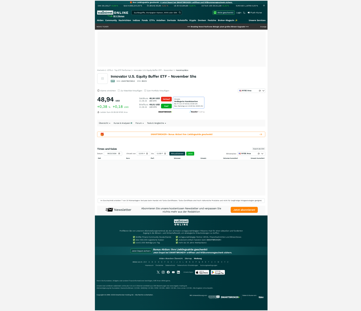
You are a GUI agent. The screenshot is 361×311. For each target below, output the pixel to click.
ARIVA (163, 281)
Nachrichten (125, 20)
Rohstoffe (183, 20)
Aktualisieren (177, 153)
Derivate (171, 20)
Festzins (212, 20)
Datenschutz (170, 265)
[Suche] (180, 12)
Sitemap (188, 258)
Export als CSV (258, 149)
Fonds (145, 20)
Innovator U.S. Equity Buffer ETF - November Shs (153, 76)
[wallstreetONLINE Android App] (218, 274)
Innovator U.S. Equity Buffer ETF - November (153, 70)
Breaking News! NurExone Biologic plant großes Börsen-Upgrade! (208, 27)
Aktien (100, 20)
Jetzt (190, 153)
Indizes (136, 20)
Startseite (101, 70)
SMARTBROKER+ (214, 240)
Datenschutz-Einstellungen (187, 265)
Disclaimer (159, 265)
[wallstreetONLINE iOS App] (202, 274)
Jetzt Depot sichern (141, 251)
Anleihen (160, 20)
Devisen (202, 20)
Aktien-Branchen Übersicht (171, 258)
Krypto (192, 20)
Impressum (149, 265)
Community (111, 20)
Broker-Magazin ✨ (228, 20)
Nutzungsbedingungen (208, 265)
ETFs (152, 20)
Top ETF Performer (122, 70)
